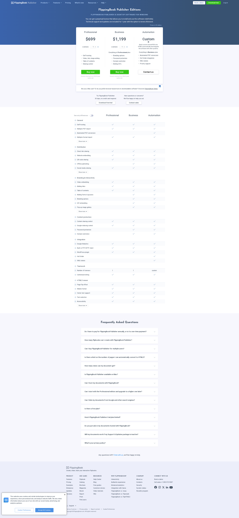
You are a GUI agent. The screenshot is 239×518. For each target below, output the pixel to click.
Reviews (69, 494)
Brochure (82, 485)
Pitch (81, 497)
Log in (225, 3)
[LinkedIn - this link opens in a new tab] (167, 487)
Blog (94, 482)
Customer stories (99, 488)
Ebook (81, 491)
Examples (69, 485)
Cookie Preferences (109, 509)
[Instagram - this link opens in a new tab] (159, 487)
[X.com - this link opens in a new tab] (163, 487)
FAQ (94, 494)
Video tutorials (98, 491)
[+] (95, 47)
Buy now (90, 72)
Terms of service (71, 509)
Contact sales (134, 103)
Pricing (68, 482)
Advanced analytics (117, 485)
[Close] (65, 495)
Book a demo (158, 479)
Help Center (97, 479)
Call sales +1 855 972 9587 (163, 482)
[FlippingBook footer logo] (74, 467)
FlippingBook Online (151, 89)
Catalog (81, 482)
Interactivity (115, 479)
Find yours (82, 500)
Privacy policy (84, 509)
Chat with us (118, 455)
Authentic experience (118, 482)
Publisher (32, 2)
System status (141, 488)
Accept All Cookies (44, 510)
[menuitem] (45, 3)
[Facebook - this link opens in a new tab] (155, 487)
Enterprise (69, 488)
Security (139, 485)
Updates (69, 491)
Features (69, 479)
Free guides (97, 485)
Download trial (213, 3)
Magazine (82, 488)
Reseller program (142, 491)
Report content (95, 509)
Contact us (148, 72)
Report (81, 494)
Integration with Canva (118, 488)
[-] (91, 47)
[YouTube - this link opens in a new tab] (171, 487)
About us (139, 479)
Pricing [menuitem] (68, 3)
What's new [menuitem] (79, 3)
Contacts (139, 482)
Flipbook (82, 479)
